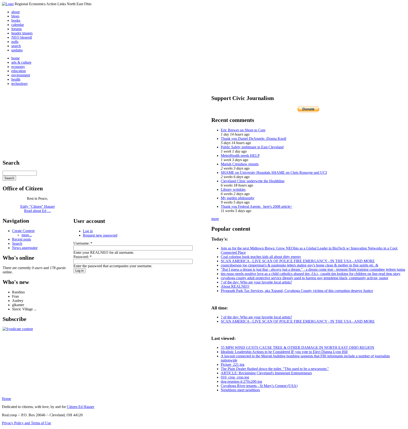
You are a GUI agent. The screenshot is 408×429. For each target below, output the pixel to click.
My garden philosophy (238, 198)
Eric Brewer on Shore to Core (243, 130)
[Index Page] (8, 4)
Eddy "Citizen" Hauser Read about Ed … (37, 208)
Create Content (23, 231)
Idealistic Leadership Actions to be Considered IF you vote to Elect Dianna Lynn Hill (284, 352)
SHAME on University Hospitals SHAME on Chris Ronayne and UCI (274, 173)
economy (18, 67)
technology (19, 84)
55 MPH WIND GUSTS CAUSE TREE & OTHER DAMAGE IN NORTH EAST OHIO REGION (297, 348)
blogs (15, 16)
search (16, 46)
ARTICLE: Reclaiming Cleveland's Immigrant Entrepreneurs (266, 373)
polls (14, 42)
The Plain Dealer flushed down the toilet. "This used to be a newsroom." (275, 369)
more (215, 219)
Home (6, 399)
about (15, 12)
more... (26, 235)
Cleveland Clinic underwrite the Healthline (253, 181)
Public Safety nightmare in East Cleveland (252, 147)
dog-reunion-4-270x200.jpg (241, 381)
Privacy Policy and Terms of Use (26, 423)
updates (17, 50)
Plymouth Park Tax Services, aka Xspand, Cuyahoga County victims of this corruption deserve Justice (297, 291)
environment (20, 75)
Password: (82, 257)
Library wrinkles (233, 189)
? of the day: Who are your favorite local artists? (256, 282)
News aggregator (25, 248)
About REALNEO (235, 286)
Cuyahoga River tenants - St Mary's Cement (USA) (259, 386)
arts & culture (21, 62)
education (18, 71)
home (15, 58)
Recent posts (21, 239)
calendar (17, 25)
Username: (82, 243)
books (15, 20)
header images (22, 33)
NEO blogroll (21, 37)
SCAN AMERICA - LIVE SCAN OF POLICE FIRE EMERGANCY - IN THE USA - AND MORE (298, 261)
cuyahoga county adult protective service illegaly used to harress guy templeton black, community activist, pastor (304, 278)
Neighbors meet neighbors (240, 390)
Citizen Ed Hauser (80, 407)
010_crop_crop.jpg (235, 377)
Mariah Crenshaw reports (240, 164)
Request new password (100, 235)
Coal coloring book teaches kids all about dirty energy (261, 257)
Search (17, 244)
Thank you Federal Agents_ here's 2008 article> (256, 206)
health (15, 79)
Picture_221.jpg (232, 364)
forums (16, 29)
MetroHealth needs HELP (240, 156)
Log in (88, 231)
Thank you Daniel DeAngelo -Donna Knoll (253, 139)
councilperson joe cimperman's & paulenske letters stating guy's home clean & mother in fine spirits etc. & (299, 265)
